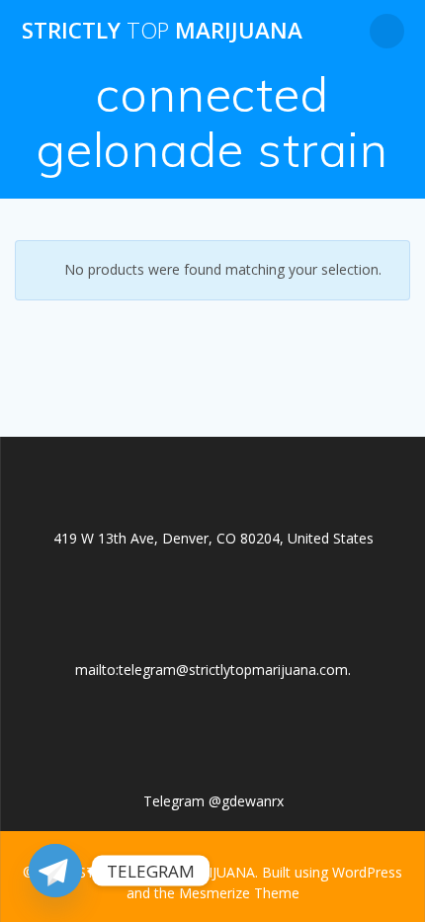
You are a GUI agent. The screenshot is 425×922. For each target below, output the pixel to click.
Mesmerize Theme (239, 892)
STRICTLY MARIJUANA (162, 31)
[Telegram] (55, 870)
